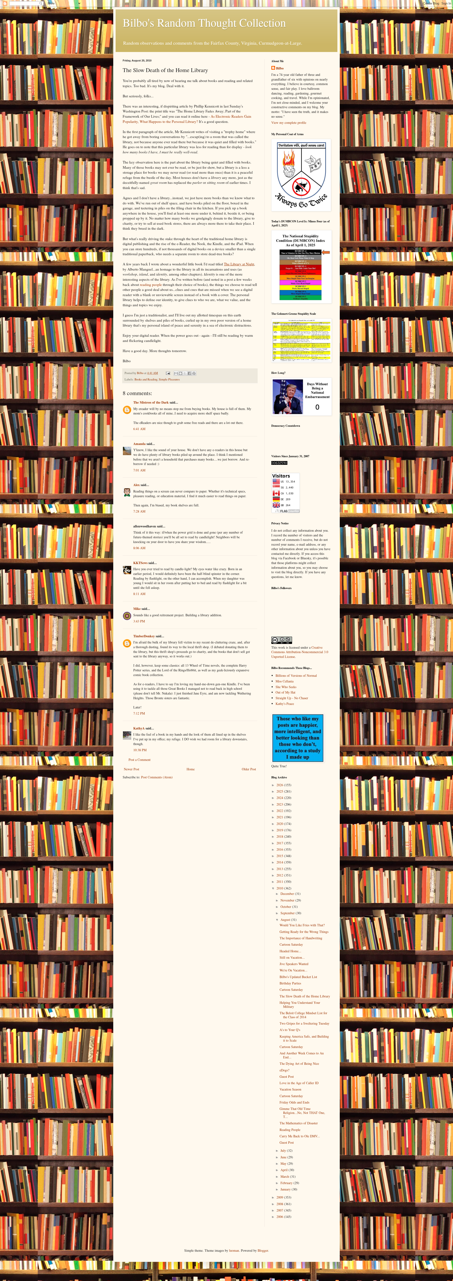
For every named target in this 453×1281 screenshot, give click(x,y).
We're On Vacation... (293, 970)
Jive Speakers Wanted (294, 964)
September (288, 913)
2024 (280, 797)
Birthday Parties (290, 983)
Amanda (139, 443)
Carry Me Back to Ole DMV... (300, 1136)
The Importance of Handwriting (301, 938)
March (285, 1176)
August (286, 919)
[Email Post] (167, 373)
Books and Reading (145, 379)
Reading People (290, 1129)
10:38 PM (140, 750)
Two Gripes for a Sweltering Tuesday (304, 1023)
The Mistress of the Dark (151, 402)
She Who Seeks (286, 687)
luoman (234, 1250)
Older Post (249, 769)
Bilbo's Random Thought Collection (204, 22)
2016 (280, 849)
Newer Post (131, 769)
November (288, 900)
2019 (280, 830)
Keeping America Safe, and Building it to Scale (304, 1038)
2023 (280, 804)
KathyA (139, 728)
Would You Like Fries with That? (302, 925)
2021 (280, 817)
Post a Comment (140, 759)
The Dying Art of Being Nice (299, 1063)
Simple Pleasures (169, 379)
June (284, 1157)
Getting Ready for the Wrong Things (304, 931)
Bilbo (280, 68)
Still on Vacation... (292, 957)
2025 (280, 791)
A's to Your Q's (290, 1029)
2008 (280, 1204)
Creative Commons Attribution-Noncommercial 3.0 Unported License (299, 652)
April (285, 1170)
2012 (280, 875)
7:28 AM (139, 511)
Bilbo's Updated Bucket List (298, 977)
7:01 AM (139, 470)
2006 (280, 1216)
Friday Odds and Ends (294, 1102)
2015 (280, 856)
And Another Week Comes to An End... (302, 1055)
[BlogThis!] (180, 373)
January (286, 1189)
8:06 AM (139, 548)
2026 (280, 785)
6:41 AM (139, 429)
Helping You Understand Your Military (300, 1004)
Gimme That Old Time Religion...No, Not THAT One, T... (302, 1112)
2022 (280, 810)
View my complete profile (288, 122)
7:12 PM (139, 713)
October (286, 906)
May (284, 1163)
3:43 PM (139, 621)
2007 (280, 1210)
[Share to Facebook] (189, 373)
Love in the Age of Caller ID (299, 1083)
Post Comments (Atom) (157, 777)
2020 (280, 823)
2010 (280, 888)
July (284, 1150)
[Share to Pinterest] (194, 373)
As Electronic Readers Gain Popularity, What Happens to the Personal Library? (187, 119)
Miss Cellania (285, 681)
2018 (280, 836)
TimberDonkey (144, 636)
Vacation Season (290, 1089)
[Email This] (176, 373)
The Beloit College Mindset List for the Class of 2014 (303, 1015)
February (287, 1183)
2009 (280, 1197)
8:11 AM (139, 593)
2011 (280, 881)
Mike (137, 608)
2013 (280, 869)
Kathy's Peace (285, 703)
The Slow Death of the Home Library (305, 996)
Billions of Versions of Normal (296, 675)
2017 (280, 843)
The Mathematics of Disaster (299, 1123)
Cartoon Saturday (291, 944)
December (288, 893)
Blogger (263, 1250)
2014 (280, 862)
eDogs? (284, 1070)
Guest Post (287, 1076)
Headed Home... (290, 951)
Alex (136, 484)
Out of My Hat (285, 692)
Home (191, 769)
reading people (151, 284)
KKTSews (140, 562)
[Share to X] (185, 373)
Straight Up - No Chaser (292, 698)
